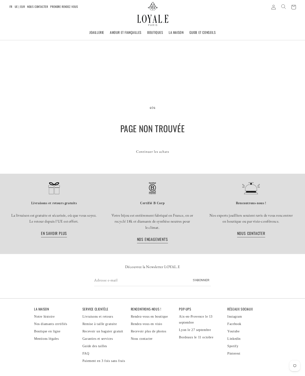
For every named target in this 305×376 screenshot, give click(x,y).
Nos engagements (152, 239)
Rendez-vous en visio (146, 324)
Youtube (233, 331)
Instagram (234, 316)
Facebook (234, 324)
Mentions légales (46, 338)
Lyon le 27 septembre (195, 330)
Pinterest (233, 353)
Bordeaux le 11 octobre (196, 337)
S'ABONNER (201, 280)
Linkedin (234, 338)
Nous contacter (37, 7)
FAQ (85, 353)
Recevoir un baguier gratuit (102, 331)
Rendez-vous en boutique (149, 316)
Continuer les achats (152, 151)
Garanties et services (97, 338)
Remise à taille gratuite (99, 324)
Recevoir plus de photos (148, 331)
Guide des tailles (94, 346)
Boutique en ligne (47, 331)
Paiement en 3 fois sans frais (103, 361)
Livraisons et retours (97, 316)
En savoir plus (54, 233)
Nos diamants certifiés (50, 324)
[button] (96, 32)
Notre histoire (44, 316)
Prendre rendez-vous (64, 7)
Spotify (232, 346)
